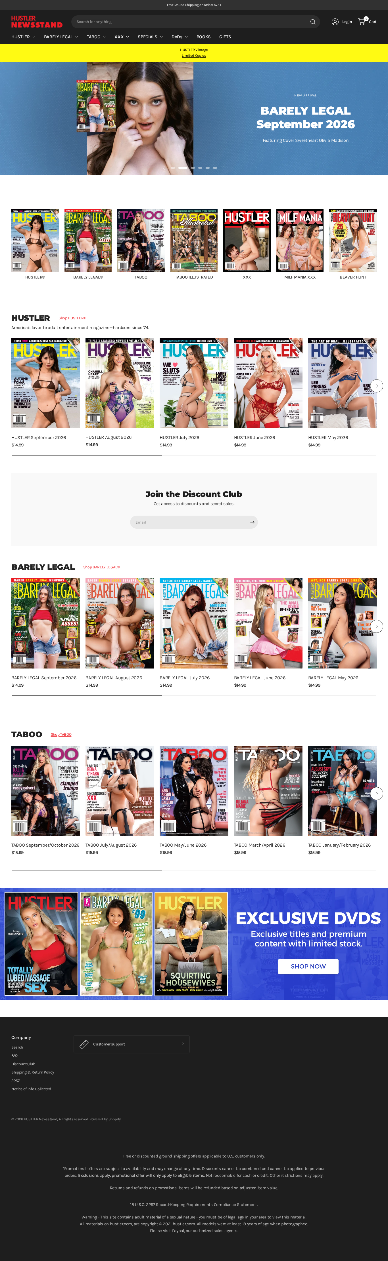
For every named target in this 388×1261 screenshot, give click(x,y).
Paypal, (179, 1230)
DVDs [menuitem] (177, 36)
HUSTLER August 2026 (108, 437)
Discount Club (23, 1064)
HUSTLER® (35, 277)
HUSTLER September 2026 (38, 437)
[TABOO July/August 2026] (119, 791)
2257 (15, 1080)
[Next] (376, 244)
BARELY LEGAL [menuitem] (58, 36)
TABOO (141, 277)
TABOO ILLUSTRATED (194, 277)
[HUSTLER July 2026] (194, 383)
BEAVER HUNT (353, 277)
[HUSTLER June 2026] (268, 383)
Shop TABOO (61, 734)
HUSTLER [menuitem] (20, 36)
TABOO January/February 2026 (339, 845)
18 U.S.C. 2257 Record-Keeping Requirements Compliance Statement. (194, 1204)
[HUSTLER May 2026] (342, 383)
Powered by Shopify (104, 1119)
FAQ (14, 1055)
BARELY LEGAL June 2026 (260, 677)
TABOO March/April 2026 (259, 845)
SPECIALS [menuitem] (147, 36)
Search (17, 1047)
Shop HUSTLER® (72, 318)
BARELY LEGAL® (88, 277)
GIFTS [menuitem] (225, 36)
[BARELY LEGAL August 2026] (119, 623)
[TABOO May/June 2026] (194, 791)
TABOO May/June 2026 (183, 845)
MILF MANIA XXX (300, 277)
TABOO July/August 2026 (111, 845)
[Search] (313, 21)
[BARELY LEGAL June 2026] (268, 623)
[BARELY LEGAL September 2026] (45, 623)
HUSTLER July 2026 (179, 437)
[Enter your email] (252, 522)
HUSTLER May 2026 (328, 437)
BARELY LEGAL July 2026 (185, 677)
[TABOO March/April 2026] (268, 791)
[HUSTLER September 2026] (45, 383)
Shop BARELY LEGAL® (101, 567)
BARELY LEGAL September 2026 (43, 677)
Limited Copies (194, 55)
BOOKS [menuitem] (204, 36)
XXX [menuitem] (119, 36)
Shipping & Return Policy (32, 1072)
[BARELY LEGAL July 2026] (194, 623)
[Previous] (11, 244)
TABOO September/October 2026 (45, 845)
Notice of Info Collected (31, 1089)
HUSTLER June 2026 (255, 437)
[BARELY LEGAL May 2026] (342, 623)
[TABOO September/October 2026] (45, 791)
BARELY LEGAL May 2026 (333, 677)
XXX (247, 277)
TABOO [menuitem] (93, 36)
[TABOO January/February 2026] (342, 791)
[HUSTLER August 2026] (119, 383)
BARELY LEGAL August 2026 (113, 677)
